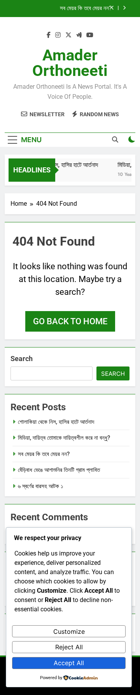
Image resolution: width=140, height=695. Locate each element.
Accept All (69, 663)
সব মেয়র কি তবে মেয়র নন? (86, 8)
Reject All (69, 647)
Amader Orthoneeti (70, 63)
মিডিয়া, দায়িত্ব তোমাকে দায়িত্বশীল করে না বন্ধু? (64, 437)
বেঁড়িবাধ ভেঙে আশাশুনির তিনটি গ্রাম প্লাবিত (59, 469)
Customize (69, 631)
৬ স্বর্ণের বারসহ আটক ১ (40, 486)
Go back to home (70, 321)
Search (21, 358)
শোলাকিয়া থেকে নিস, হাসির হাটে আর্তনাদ (57, 165)
